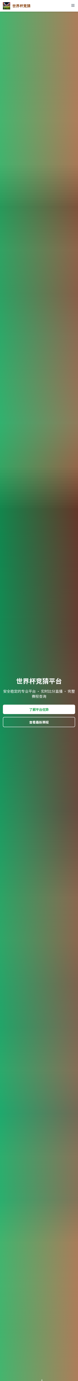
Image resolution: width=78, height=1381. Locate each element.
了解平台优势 (39, 709)
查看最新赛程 (39, 722)
